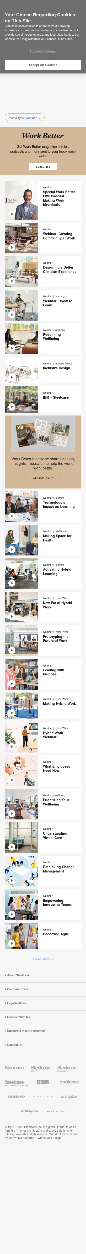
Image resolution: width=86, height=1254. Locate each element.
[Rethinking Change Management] (43, 871)
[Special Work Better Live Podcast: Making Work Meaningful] (43, 200)
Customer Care (17, 989)
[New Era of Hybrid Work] (43, 607)
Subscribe (43, 166)
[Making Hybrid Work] (43, 706)
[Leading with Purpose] (43, 674)
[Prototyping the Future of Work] (43, 640)
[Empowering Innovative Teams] (43, 904)
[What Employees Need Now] (43, 770)
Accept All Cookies (43, 64)
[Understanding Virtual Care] (43, 837)
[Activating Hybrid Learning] (43, 573)
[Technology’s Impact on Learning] (43, 506)
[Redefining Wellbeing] (43, 338)
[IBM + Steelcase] (43, 399)
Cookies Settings (43, 51)
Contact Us (14, 1045)
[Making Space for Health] (43, 540)
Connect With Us (18, 1017)
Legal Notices (16, 1003)
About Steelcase (18, 975)
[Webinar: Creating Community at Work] (43, 238)
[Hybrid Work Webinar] (43, 737)
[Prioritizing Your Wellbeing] (43, 804)
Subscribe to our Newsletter (26, 1031)
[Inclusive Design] (43, 370)
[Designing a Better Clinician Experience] (43, 271)
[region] (43, 37)
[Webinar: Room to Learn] (43, 305)
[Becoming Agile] (43, 936)
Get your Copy (43, 477)
